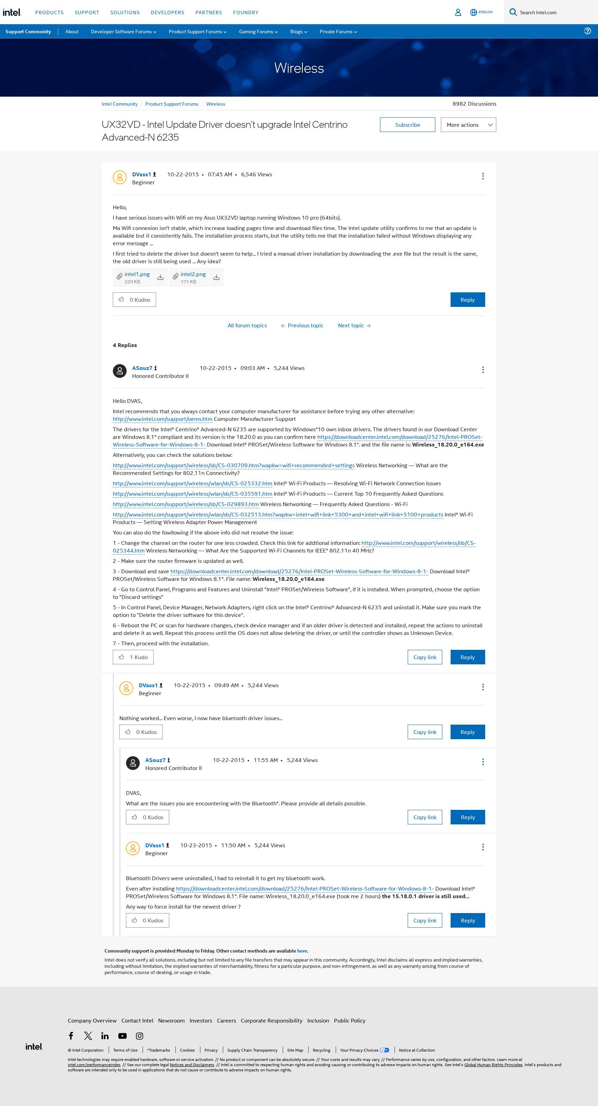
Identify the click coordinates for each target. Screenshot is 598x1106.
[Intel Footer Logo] (34, 1046)
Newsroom (171, 1020)
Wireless (215, 103)
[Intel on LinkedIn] (105, 1037)
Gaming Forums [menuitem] (256, 31)
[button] (482, 176)
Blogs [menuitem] (296, 31)
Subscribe (407, 125)
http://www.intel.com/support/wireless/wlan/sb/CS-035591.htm (192, 493)
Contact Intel (137, 1020)
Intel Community (120, 103)
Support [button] (87, 12)
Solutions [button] (125, 12)
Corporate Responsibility (271, 1020)
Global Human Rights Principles (493, 1064)
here (302, 950)
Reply (468, 299)
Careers (226, 1020)
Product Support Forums (172, 103)
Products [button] (49, 12)
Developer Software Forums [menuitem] (121, 31)
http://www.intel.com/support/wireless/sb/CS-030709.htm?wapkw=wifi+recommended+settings (234, 465)
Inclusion (318, 1020)
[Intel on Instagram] (139, 1037)
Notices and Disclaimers (192, 1064)
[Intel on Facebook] (71, 1037)
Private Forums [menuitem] (336, 31)
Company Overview (92, 1020)
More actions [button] (463, 125)
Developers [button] (167, 12)
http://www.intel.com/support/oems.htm (162, 419)
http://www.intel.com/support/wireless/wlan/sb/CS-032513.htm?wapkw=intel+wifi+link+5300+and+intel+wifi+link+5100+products (278, 514)
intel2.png (193, 274)
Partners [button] (209, 12)
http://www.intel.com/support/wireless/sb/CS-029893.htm (186, 504)
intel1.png (137, 274)
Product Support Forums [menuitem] (195, 31)
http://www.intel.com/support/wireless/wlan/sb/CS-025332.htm (192, 483)
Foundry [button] (246, 12)
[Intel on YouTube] (122, 1037)
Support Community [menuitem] (28, 31)
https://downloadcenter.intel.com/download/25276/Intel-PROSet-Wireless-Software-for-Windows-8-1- (299, 571)
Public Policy (349, 1020)
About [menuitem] (72, 31)
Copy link (425, 657)
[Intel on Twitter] (88, 1037)
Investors (201, 1020)
